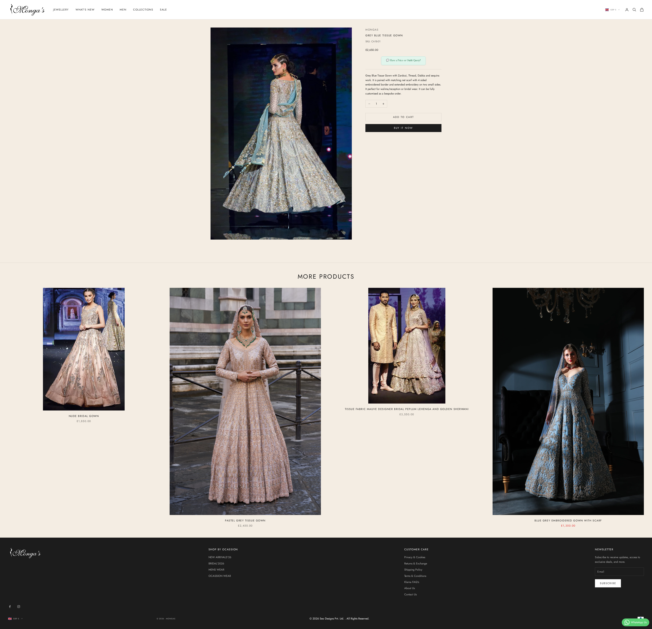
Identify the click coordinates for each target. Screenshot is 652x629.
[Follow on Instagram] (18, 606)
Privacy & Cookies (414, 557)
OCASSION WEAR (220, 576)
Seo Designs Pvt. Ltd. (332, 619)
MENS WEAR (216, 570)
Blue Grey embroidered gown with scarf (568, 520)
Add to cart (403, 117)
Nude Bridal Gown (84, 416)
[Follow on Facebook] (10, 606)
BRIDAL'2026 (216, 563)
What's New (85, 10)
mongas (371, 30)
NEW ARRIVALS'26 (220, 557)
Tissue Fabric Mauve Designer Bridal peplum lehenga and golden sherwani (407, 409)
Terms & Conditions (415, 576)
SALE (163, 10)
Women (107, 10)
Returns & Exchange (415, 563)
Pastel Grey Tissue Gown (245, 520)
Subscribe (608, 583)
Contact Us (410, 594)
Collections (143, 10)
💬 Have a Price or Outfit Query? (403, 60)
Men (123, 10)
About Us (409, 588)
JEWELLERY (61, 10)
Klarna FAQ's (411, 582)
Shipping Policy (413, 570)
